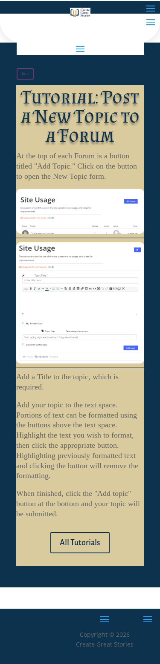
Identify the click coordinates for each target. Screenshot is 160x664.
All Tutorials (80, 542)
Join (25, 74)
